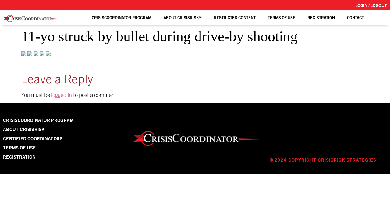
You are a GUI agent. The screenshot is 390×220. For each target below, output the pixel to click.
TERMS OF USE (281, 17)
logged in (61, 94)
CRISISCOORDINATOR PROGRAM (38, 120)
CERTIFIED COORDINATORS (33, 138)
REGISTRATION (321, 17)
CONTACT (355, 17)
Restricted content (235, 17)
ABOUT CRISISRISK (24, 129)
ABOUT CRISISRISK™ (183, 17)
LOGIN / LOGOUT (371, 5)
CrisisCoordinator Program (121, 17)
